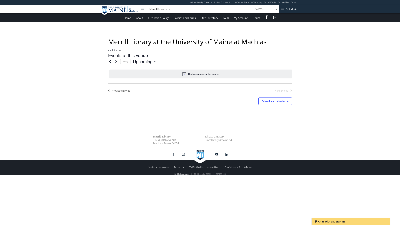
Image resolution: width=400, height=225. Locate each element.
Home (127, 18)
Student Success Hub (223, 2)
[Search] (276, 8)
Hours (256, 18)
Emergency (179, 167)
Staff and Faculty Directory (201, 2)
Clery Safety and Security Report (238, 167)
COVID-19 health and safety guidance (204, 167)
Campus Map (283, 2)
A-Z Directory (256, 2)
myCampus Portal (241, 2)
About (139, 18)
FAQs (226, 18)
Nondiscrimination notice (159, 167)
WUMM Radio (270, 2)
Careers (294, 2)
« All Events (114, 50)
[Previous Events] (110, 61)
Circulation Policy (158, 18)
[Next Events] (116, 61)
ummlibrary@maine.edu (219, 140)
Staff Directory (209, 18)
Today (125, 61)
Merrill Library (158, 9)
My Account (241, 18)
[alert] (200, 74)
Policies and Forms (185, 18)
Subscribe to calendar (273, 101)
